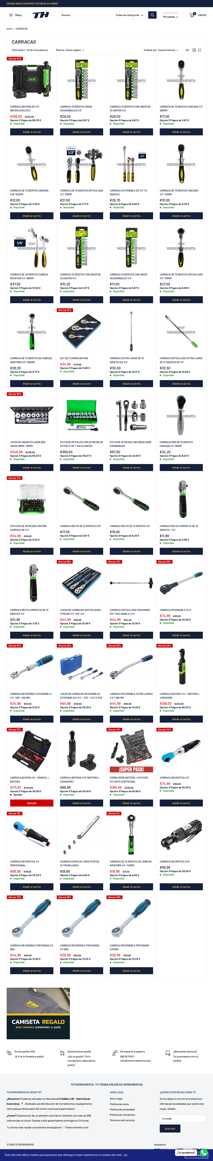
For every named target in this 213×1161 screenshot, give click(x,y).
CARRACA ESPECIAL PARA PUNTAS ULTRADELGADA (79, 863)
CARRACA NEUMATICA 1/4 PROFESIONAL (24, 863)
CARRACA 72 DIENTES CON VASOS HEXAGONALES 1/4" (128, 276)
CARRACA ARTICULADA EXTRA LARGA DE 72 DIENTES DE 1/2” (181, 360)
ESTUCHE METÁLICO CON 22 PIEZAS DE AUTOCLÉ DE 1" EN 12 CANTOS (81, 444)
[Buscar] (152, 15)
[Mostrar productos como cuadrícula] (194, 50)
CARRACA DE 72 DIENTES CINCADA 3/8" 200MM (29, 192)
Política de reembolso (122, 1114)
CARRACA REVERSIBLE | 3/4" (176, 609)
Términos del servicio (122, 1120)
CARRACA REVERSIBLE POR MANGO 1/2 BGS (31, 947)
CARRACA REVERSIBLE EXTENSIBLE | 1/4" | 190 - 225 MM (31, 695)
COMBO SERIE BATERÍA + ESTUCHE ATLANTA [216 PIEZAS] (129, 779)
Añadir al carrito (32, 131)
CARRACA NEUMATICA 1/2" (174, 777)
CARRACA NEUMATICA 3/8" (175, 861)
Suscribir (170, 1128)
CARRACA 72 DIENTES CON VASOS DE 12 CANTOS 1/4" (80, 276)
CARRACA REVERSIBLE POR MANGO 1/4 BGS (79, 947)
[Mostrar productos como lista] (199, 50)
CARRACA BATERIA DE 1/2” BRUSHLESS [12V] (25, 108)
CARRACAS (21, 28)
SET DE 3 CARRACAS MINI (74, 358)
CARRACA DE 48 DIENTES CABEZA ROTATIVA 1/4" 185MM (29, 276)
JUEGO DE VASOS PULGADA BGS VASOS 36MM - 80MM (28, 444)
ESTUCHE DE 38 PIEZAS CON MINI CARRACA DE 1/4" (28, 527)
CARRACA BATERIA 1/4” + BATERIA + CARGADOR (180, 695)
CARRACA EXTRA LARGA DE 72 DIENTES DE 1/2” (127, 360)
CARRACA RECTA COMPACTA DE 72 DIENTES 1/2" (29, 611)
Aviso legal (116, 1098)
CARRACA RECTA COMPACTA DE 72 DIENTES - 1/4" (179, 527)
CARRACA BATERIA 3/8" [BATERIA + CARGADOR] (80, 779)
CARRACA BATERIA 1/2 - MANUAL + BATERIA (29, 779)
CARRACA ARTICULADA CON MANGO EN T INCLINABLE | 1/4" (130, 611)
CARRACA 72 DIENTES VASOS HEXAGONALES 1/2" (76, 108)
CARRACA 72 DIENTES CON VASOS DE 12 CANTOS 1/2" (130, 108)
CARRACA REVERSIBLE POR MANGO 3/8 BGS (129, 947)
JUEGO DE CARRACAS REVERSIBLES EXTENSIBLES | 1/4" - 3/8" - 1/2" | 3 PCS (81, 695)
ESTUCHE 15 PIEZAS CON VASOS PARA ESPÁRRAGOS (130, 444)
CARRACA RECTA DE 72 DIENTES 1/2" (130, 525)
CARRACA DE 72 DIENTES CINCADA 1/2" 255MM (181, 108)
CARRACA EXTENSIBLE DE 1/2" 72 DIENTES (128, 192)
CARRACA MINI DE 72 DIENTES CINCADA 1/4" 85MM (176, 444)
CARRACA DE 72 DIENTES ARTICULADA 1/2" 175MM (81, 192)
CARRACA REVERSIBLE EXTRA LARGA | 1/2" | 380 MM (131, 695)
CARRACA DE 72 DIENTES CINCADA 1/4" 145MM (179, 192)
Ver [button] (125, 1155)
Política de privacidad (122, 1109)
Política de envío (119, 1104)
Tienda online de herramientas (121, 1084)
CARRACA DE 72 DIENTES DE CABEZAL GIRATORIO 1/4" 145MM (131, 863)
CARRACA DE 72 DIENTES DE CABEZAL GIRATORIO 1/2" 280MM (31, 360)
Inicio (9, 28)
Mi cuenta (169, 16)
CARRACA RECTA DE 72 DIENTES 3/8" (80, 525)
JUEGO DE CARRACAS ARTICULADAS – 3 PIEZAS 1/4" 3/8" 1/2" (81, 611)
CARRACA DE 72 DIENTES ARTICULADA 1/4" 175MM (181, 276)
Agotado (31, 803)
